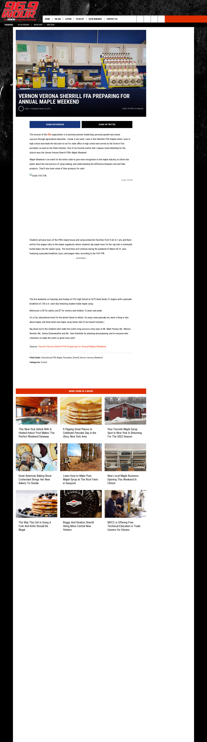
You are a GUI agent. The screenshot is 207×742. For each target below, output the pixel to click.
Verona (90, 357)
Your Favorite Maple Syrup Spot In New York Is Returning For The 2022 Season (124, 432)
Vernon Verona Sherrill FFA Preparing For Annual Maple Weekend (72, 346)
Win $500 (50, 25)
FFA (49, 134)
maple (59, 357)
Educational (46, 357)
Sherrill (76, 357)
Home (47, 19)
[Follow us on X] (161, 19)
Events (44, 362)
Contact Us (112, 19)
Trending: (9, 25)
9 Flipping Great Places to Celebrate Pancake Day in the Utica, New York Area (79, 432)
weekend (98, 357)
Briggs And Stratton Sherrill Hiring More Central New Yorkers (78, 526)
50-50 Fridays (23, 25)
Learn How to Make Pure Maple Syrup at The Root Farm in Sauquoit (80, 479)
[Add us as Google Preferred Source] (147, 19)
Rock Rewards (95, 19)
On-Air (58, 19)
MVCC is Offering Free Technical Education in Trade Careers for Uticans (123, 526)
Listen (68, 19)
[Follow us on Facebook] (154, 19)
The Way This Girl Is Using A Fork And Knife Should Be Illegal (35, 526)
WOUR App (38, 25)
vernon (83, 357)
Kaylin (27, 109)
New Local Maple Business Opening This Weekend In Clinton (123, 479)
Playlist (80, 19)
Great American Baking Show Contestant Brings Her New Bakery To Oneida (35, 479)
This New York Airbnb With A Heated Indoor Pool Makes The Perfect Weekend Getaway (36, 432)
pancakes (67, 357)
